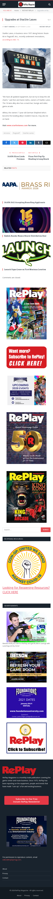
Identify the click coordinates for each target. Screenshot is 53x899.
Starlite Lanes (28, 133)
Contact (5, 878)
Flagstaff (16, 133)
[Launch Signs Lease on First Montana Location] (26, 253)
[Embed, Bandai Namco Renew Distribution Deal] (26, 220)
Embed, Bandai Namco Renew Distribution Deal (25, 236)
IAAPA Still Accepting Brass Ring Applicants (24, 202)
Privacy (5, 873)
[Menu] (4, 4)
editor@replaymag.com (11, 860)
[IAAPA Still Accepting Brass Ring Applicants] (26, 186)
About (4, 869)
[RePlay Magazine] (26, 4)
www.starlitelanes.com (17, 125)
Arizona (7, 133)
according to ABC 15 (10, 39)
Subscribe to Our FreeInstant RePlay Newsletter (26, 800)
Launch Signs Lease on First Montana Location (25, 269)
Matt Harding (10, 27)
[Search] (49, 4)
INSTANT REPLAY (45, 27)
